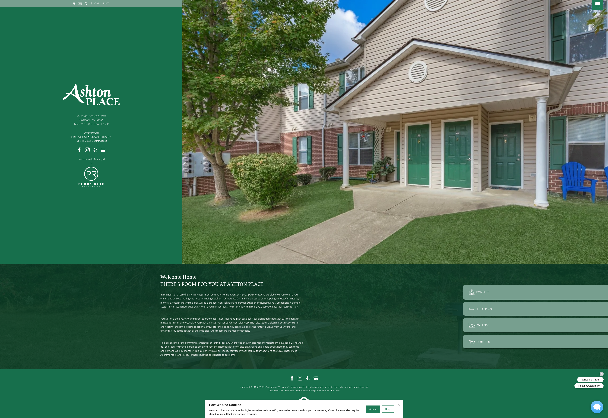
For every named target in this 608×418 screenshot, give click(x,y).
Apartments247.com (276, 386)
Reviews (335, 390)
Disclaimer (274, 390)
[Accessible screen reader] (74, 3)
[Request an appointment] (86, 3)
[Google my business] (103, 149)
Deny (387, 409)
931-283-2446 (95, 124)
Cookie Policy (322, 390)
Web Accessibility (305, 390)
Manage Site (287, 390)
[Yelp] (95, 149)
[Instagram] (87, 149)
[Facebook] (79, 149)
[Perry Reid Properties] (91, 176)
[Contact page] (80, 3)
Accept (373, 409)
